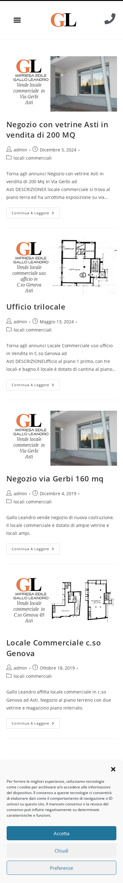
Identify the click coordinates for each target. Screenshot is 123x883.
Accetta (61, 833)
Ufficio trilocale (36, 306)
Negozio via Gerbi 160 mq (55, 478)
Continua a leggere (36, 211)
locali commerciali (33, 158)
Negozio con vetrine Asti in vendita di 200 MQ (57, 129)
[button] (113, 769)
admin (20, 150)
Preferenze (61, 868)
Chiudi (61, 850)
